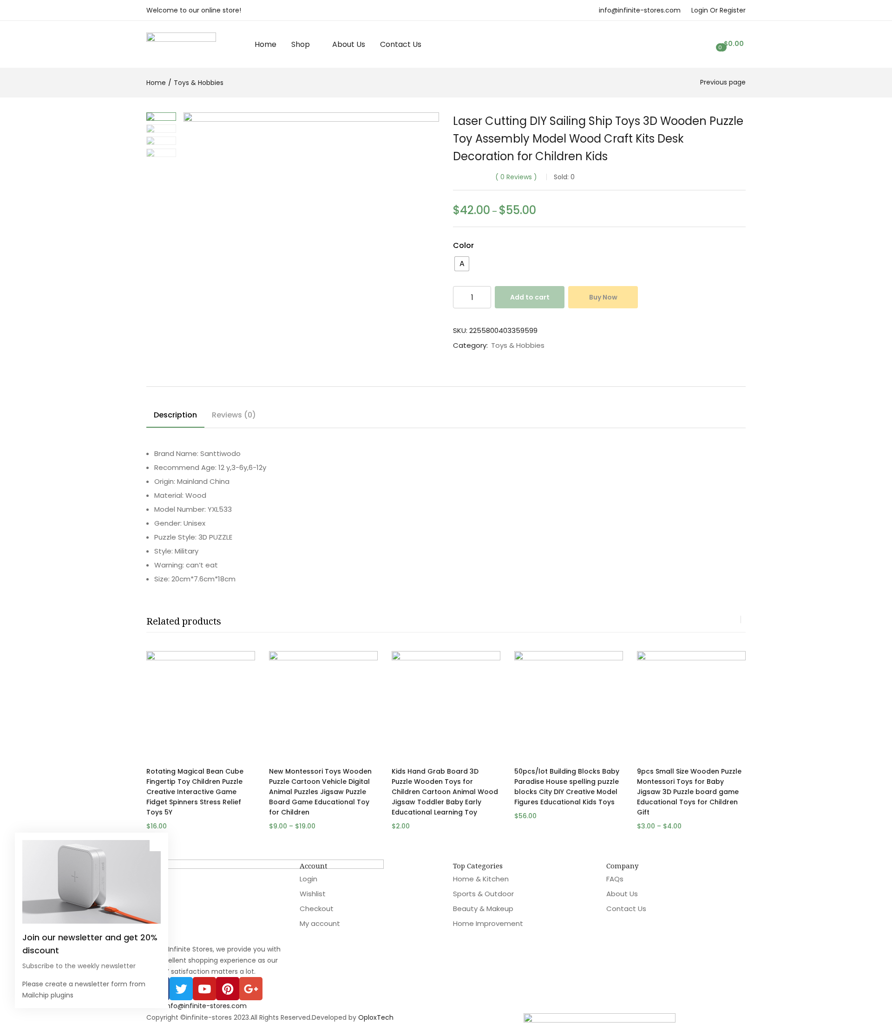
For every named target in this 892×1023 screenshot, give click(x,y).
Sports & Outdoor (483, 894)
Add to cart (530, 297)
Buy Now (603, 297)
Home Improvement (488, 923)
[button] (733, 43)
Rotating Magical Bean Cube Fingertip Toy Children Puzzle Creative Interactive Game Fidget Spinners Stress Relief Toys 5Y (194, 792)
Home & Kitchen (481, 879)
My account (320, 923)
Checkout (317, 908)
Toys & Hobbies (198, 82)
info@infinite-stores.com (640, 10)
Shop (301, 44)
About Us (348, 44)
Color (463, 245)
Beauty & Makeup (483, 908)
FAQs (614, 879)
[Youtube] (204, 988)
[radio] (462, 264)
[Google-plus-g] (250, 988)
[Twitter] (181, 988)
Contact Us (400, 44)
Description (175, 415)
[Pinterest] (227, 988)
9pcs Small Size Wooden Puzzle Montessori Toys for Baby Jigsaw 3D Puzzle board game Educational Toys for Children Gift (689, 792)
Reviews (516, 177)
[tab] (175, 416)
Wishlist (313, 894)
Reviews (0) (234, 415)
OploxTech (376, 1017)
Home (265, 44)
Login (308, 879)
